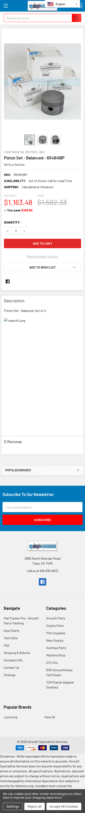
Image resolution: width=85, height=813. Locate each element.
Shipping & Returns (17, 653)
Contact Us (11, 667)
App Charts (11, 630)
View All (49, 717)
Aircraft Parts (55, 618)
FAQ (6, 645)
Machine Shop (55, 655)
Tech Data (11, 638)
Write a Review (14, 164)
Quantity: (12, 222)
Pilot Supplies (55, 633)
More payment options (42, 256)
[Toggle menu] (5, 5)
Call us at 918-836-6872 (42, 571)
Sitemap (9, 675)
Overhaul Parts (56, 648)
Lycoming (10, 717)
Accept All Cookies (64, 806)
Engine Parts (55, 625)
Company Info (13, 660)
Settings (12, 806)
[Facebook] (7, 281)
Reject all (34, 806)
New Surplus (55, 640)
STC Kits (52, 662)
